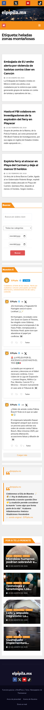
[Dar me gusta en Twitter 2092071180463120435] (22, 394)
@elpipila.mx (15, 471)
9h (22, 353)
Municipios (17, 556)
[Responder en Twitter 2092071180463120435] (12, 394)
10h (23, 405)
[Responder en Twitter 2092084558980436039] (12, 343)
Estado (9, 556)
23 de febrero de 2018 (16, 128)
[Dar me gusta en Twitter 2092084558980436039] (22, 343)
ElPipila (13, 302)
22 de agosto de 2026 (18, 647)
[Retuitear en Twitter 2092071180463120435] (17, 394)
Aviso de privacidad (14, 699)
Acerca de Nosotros (30, 699)
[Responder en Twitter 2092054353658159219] (12, 446)
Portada (26, 556)
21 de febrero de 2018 (16, 173)
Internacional (19, 610)
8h (22, 302)
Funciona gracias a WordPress (13, 690)
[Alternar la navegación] (39, 25)
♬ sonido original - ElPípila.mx (19, 517)
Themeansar (22, 693)
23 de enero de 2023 (15, 78)
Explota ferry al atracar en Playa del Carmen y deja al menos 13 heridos (21, 165)
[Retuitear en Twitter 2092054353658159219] (17, 446)
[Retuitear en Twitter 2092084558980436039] (17, 343)
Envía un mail (22, 704)
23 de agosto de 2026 (18, 566)
